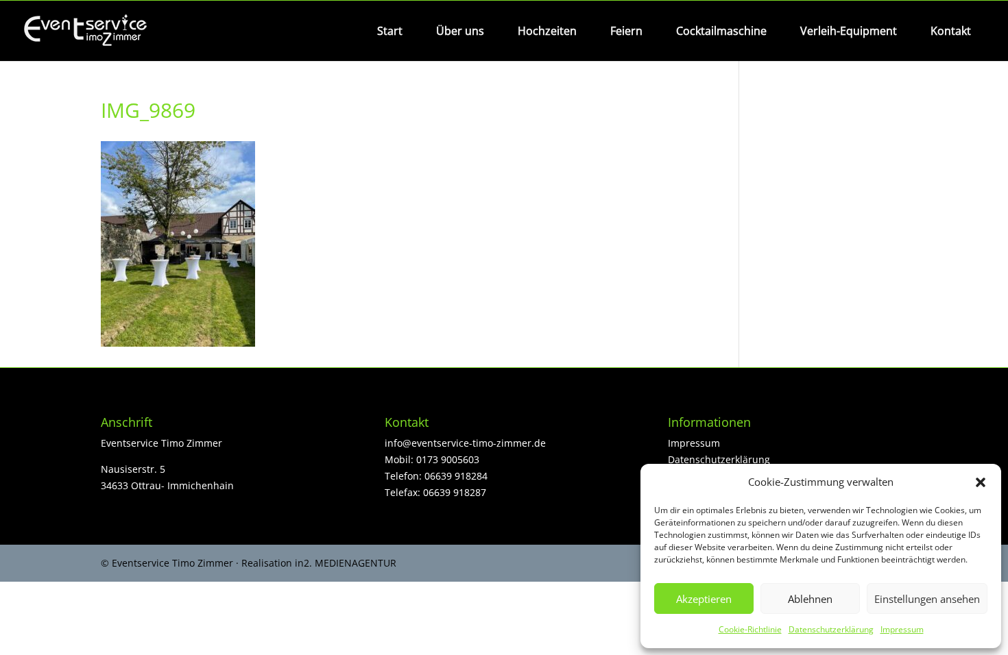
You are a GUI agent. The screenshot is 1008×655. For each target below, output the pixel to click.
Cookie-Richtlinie (750, 629)
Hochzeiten (547, 30)
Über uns (460, 30)
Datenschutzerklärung (831, 629)
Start (390, 30)
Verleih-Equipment (848, 30)
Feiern (626, 30)
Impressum (902, 629)
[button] (980, 482)
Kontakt (951, 30)
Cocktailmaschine (721, 30)
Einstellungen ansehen (927, 599)
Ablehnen (810, 599)
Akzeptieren (704, 599)
